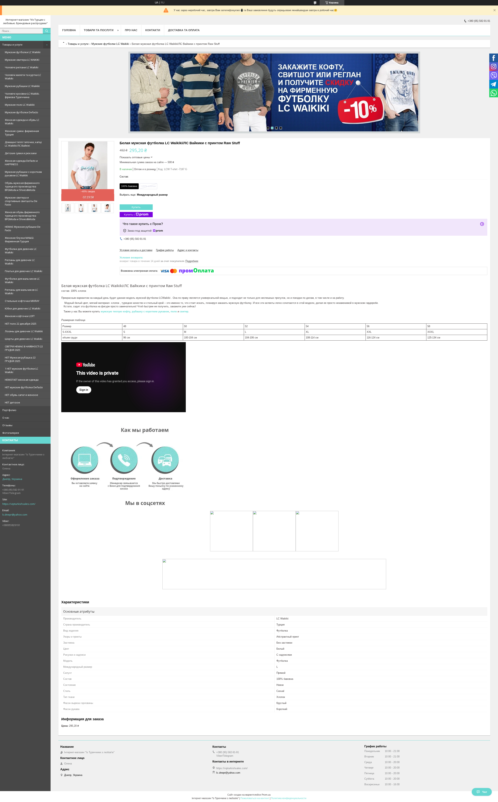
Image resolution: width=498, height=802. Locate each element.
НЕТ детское (12, 402)
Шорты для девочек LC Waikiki (23, 339)
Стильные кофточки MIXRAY (22, 301)
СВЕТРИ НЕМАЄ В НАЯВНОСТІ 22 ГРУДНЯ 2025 (24, 348)
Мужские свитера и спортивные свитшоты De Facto (21, 201)
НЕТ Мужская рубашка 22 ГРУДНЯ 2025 (20, 359)
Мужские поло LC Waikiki (20, 104)
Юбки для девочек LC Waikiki (22, 308)
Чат (484, 791)
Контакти (152, 30)
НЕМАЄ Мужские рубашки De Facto (22, 228)
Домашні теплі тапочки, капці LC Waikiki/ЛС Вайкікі (23, 143)
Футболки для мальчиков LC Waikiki (22, 280)
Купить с (129, 214)
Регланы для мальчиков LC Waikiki (21, 291)
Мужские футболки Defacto (21, 112)
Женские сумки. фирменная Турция (22, 132)
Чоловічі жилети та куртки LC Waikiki (23, 76)
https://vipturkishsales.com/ (18, 504)
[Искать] (47, 31)
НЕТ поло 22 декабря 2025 (20, 323)
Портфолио (9, 410)
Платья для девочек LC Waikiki (23, 271)
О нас (5, 417)
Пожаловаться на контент (254, 798)
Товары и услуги (12, 44)
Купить (136, 207)
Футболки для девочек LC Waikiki (21, 250)
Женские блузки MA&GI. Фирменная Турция (19, 239)
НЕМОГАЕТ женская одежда (22, 379)
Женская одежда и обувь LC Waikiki (22, 121)
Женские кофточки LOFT (20, 316)
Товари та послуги (98, 30)
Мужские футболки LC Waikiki (22, 52)
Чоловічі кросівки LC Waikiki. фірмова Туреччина (22, 95)
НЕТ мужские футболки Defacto (24, 387)
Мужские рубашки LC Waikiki (22, 86)
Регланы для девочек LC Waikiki (20, 261)
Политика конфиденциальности (288, 798)
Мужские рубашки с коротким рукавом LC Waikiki (23, 173)
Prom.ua (266, 794)
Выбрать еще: (144, 194)
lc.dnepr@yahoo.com (14, 514)
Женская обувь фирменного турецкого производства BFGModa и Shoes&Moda (22, 215)
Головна (69, 30)
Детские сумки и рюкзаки (21, 153)
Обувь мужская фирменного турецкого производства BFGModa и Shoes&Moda (22, 186)
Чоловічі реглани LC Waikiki (21, 67)
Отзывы (7, 425)
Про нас (131, 30)
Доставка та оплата (184, 30)
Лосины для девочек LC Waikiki (24, 331)
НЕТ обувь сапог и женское (21, 395)
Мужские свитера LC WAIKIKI (22, 59)
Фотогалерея (10, 433)
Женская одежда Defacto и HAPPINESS (21, 162)
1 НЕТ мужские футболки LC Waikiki (21, 370)
